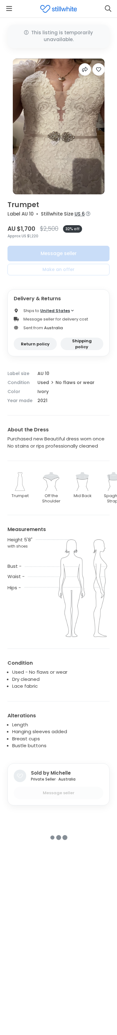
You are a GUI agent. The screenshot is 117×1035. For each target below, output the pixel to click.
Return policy (35, 344)
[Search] (108, 8)
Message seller (59, 253)
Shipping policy (82, 344)
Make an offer (58, 269)
